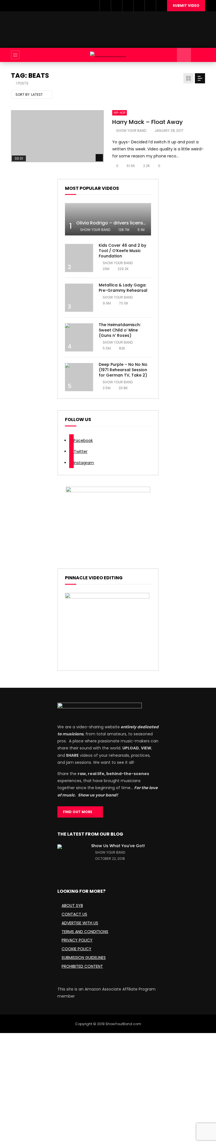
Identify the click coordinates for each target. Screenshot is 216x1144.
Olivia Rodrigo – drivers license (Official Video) (129, 223)
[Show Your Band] (108, 55)
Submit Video (186, 5)
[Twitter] (116, 5)
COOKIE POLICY (76, 949)
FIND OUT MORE (79, 811)
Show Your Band (131, 130)
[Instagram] (127, 5)
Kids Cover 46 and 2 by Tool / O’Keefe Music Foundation (122, 250)
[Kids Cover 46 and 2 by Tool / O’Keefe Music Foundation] (79, 258)
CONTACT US (74, 914)
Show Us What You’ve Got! (118, 846)
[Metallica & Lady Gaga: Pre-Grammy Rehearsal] (79, 298)
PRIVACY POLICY (77, 940)
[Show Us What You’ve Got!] (71, 858)
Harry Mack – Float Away (147, 122)
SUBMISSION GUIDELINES (84, 957)
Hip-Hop (119, 113)
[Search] (198, 55)
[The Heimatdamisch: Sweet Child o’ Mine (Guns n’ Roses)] (79, 337)
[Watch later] (139, 5)
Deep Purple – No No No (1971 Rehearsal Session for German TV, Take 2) (123, 370)
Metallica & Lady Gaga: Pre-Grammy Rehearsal (123, 287)
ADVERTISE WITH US (80, 923)
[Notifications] (150, 5)
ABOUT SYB (72, 905)
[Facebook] (105, 5)
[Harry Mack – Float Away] (57, 136)
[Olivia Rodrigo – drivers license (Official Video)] (108, 219)
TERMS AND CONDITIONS (85, 931)
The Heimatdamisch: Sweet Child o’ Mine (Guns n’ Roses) (120, 330)
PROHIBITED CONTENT (82, 966)
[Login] (161, 5)
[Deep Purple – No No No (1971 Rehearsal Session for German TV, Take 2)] (79, 377)
